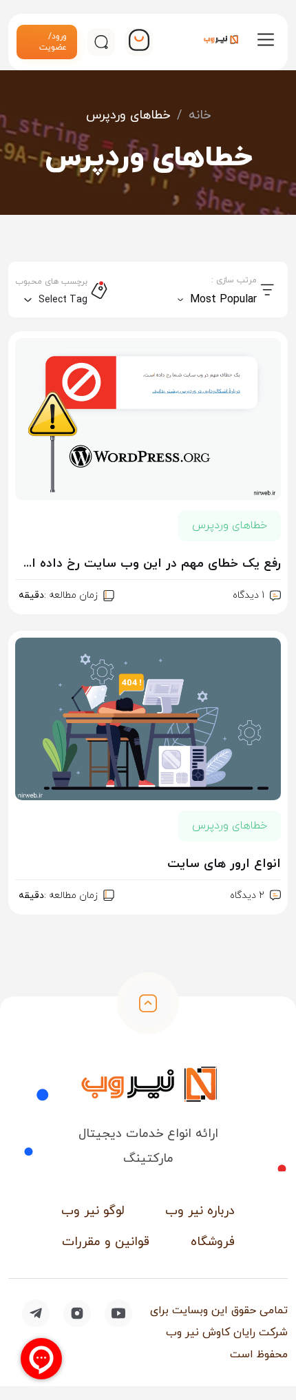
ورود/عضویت (53, 42)
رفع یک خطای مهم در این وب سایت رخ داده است (148, 563)
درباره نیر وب (200, 1211)
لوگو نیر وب (92, 1211)
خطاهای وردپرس (229, 525)
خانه (200, 115)
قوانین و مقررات (105, 1242)
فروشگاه (213, 1242)
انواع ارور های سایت (224, 864)
